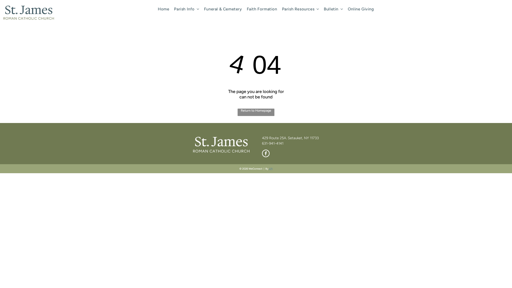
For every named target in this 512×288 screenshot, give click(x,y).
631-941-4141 (272, 143)
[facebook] (266, 154)
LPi (271, 168)
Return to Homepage (256, 110)
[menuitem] (163, 9)
